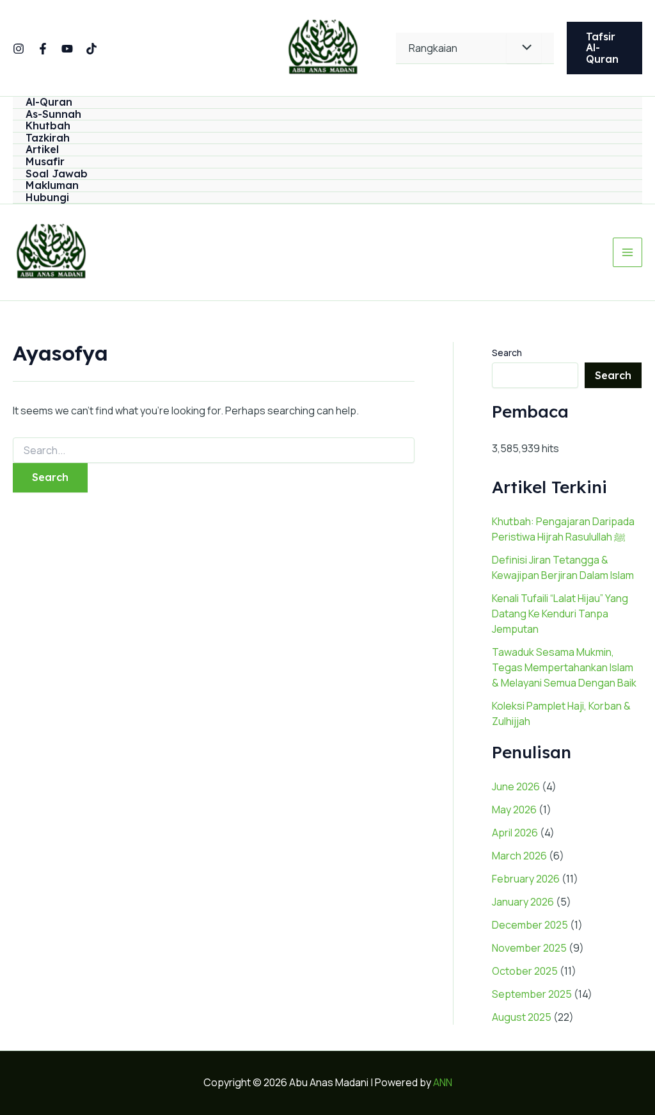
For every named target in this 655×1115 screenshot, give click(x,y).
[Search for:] (213, 450)
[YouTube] (67, 48)
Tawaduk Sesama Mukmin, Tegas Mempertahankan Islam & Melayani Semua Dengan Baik (564, 667)
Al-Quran (49, 102)
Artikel (42, 150)
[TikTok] (91, 48)
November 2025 (529, 948)
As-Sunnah (53, 114)
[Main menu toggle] (627, 252)
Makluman (52, 185)
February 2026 (526, 879)
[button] (604, 48)
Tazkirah (48, 138)
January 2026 (523, 902)
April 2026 (515, 833)
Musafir (45, 162)
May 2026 (514, 809)
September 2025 (532, 994)
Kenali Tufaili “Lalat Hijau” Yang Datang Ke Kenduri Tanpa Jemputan (560, 613)
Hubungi (47, 198)
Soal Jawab (57, 174)
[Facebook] (43, 48)
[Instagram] (18, 48)
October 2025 (525, 971)
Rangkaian (433, 48)
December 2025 (530, 925)
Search (507, 352)
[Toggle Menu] (524, 48)
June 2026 (516, 786)
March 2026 (519, 856)
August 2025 (521, 1017)
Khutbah (48, 126)
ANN (442, 1082)
